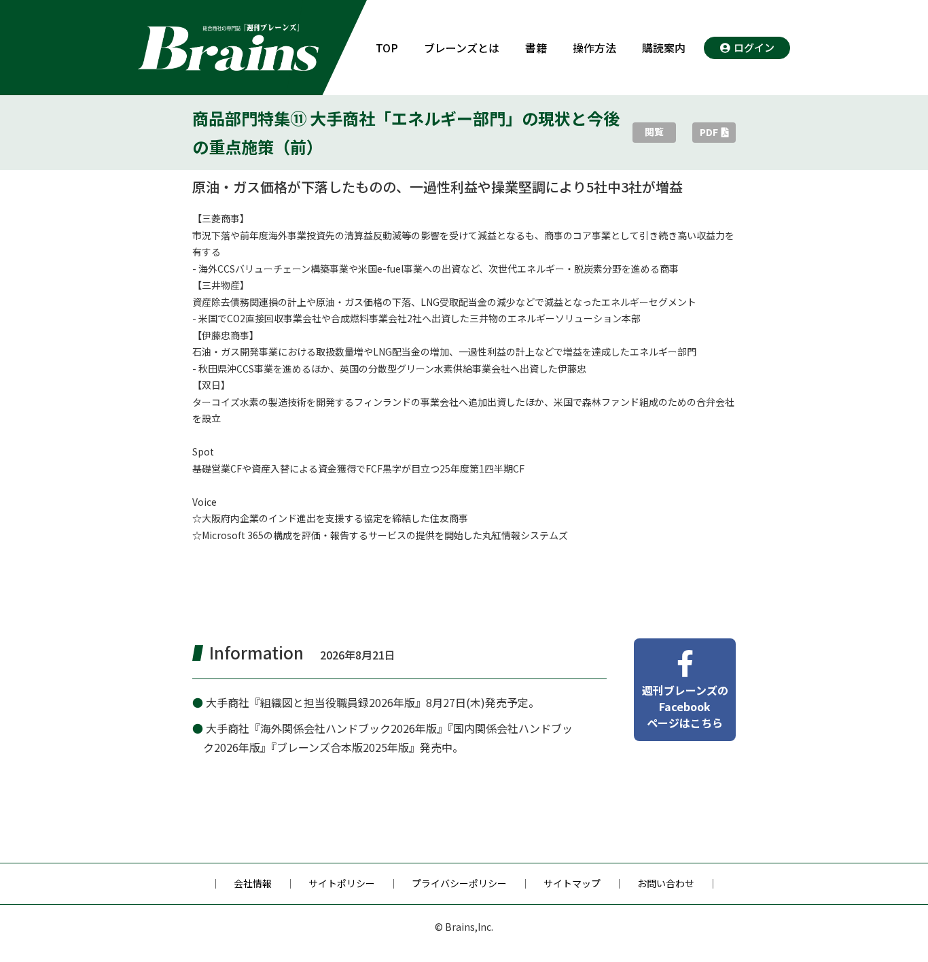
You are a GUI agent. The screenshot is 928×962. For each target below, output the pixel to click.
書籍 (536, 47)
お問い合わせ (665, 883)
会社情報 (253, 883)
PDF (709, 132)
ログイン (754, 47)
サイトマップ (572, 883)
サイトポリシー (341, 883)
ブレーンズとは (461, 47)
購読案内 (663, 47)
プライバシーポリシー (459, 883)
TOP (387, 47)
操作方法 (594, 47)
